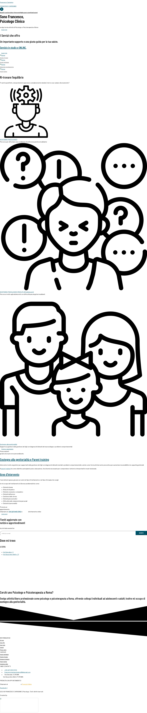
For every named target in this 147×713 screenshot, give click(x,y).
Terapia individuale (4, 654)
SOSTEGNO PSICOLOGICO (8, 139)
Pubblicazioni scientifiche (26, 12)
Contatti (35, 12)
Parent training (3, 661)
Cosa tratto (2, 645)
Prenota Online (27, 684)
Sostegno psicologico (4, 659)
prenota (25, 512)
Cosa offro (2, 643)
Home (1, 12)
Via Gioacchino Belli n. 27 (11, 554)
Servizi (9, 12)
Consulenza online (4, 664)
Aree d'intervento (9, 474)
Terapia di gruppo (4, 657)
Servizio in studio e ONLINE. (13, 47)
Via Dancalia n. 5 (8, 552)
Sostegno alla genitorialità (8, 444)
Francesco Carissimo (6, 2)
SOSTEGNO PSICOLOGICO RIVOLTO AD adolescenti (17, 292)
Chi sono (5, 12)
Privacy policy (3, 650)
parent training (6, 469)
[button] (3, 30)
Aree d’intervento (15, 12)
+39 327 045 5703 (14, 512)
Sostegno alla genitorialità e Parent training (24, 459)
